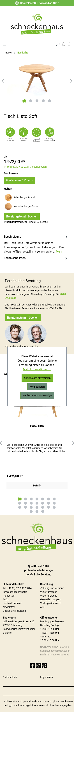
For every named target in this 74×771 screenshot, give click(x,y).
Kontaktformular (12, 603)
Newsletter (9, 607)
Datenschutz (10, 677)
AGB (42, 607)
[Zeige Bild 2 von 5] (30, 100)
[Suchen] (57, 44)
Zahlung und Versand (52, 588)
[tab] (36, 244)
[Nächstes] (71, 81)
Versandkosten (64, 701)
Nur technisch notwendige (37, 395)
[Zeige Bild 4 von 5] (43, 100)
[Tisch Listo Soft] (37, 78)
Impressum (46, 677)
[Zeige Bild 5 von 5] (49, 100)
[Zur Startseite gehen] (37, 24)
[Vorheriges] (2, 81)
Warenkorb (69, 45)
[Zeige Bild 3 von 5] (37, 100)
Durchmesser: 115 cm (18, 180)
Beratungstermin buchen (21, 216)
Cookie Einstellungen (14, 610)
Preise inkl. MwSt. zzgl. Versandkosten (25, 166)
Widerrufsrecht (48, 591)
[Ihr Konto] (63, 45)
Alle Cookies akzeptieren (37, 378)
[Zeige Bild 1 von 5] (24, 100)
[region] (37, 443)
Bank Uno (37, 426)
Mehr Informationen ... (37, 369)
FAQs (6, 599)
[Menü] (4, 44)
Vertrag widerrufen (50, 603)
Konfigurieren (37, 386)
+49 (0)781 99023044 (19, 588)
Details (37, 485)
